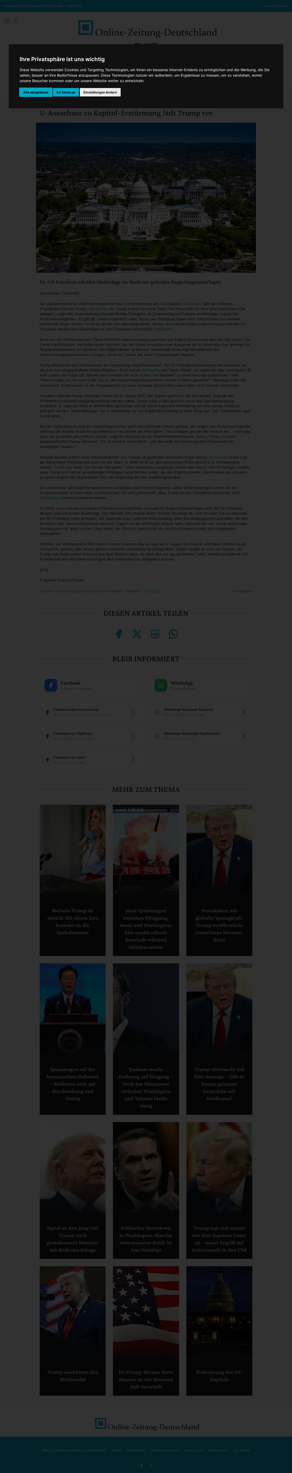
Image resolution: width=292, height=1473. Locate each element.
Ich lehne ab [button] (66, 92)
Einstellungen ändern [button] (100, 92)
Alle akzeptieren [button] (35, 92)
